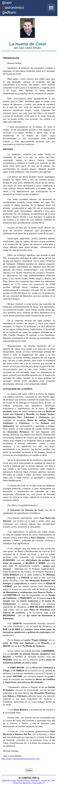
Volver (29, 770)
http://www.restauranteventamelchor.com (20, 759)
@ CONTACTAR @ (29, 778)
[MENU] (51, 8)
